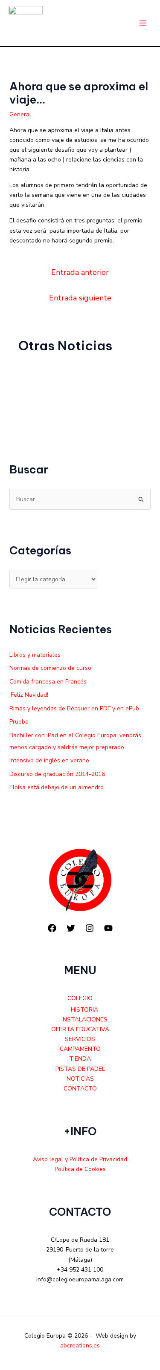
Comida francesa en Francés (48, 682)
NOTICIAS (80, 1079)
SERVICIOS (80, 1039)
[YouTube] (108, 928)
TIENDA (80, 1059)
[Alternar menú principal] (142, 23)
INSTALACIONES (84, 1019)
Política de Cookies (80, 1169)
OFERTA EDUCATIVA (80, 1029)
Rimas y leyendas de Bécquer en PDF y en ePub (74, 708)
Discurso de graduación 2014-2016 (57, 774)
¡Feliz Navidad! (28, 695)
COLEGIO (80, 998)
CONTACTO (80, 1088)
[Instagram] (89, 928)
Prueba (19, 722)
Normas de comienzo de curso (50, 668)
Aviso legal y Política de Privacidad (80, 1159)
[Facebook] (52, 928)
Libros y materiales (35, 655)
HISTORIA (84, 1010)
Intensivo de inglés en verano (49, 760)
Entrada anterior (80, 272)
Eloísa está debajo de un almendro (56, 787)
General (20, 114)
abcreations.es (80, 1345)
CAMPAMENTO (80, 1049)
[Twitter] (71, 928)
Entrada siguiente (80, 298)
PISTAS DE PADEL (80, 1069)
